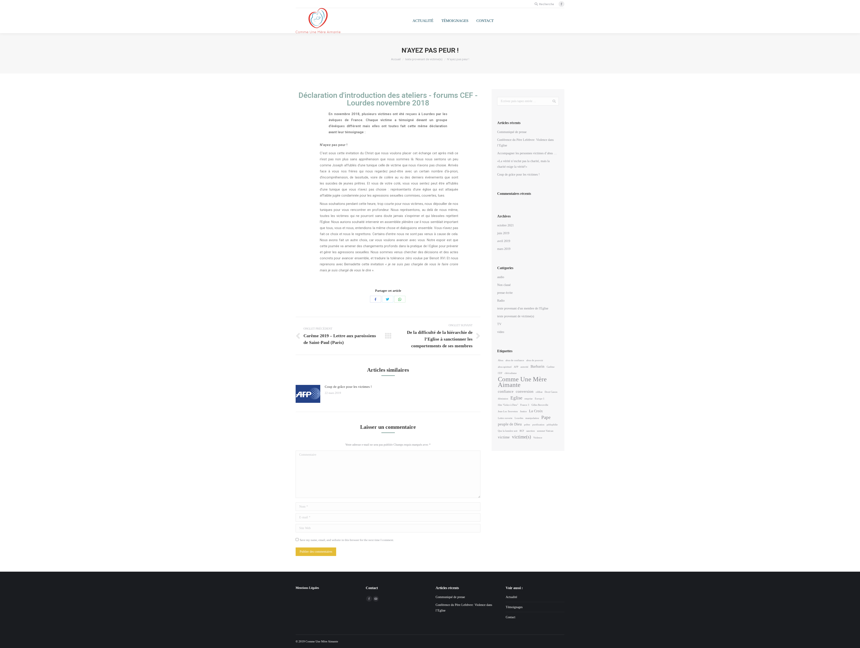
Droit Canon (551, 392)
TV (499, 324)
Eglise (516, 398)
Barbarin (537, 366)
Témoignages (514, 607)
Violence (537, 437)
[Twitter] (387, 299)
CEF (500, 373)
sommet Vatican (545, 431)
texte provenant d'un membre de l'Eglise (522, 308)
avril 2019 (503, 241)
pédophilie (552, 424)
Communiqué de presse (512, 132)
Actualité (511, 597)
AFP (516, 367)
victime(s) (521, 437)
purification (538, 424)
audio (500, 277)
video (500, 332)
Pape (545, 417)
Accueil (396, 59)
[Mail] (376, 599)
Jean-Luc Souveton (508, 411)
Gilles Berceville (539, 405)
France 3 (524, 405)
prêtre (527, 424)
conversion (524, 391)
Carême (551, 367)
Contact (510, 617)
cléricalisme (511, 373)
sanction (530, 431)
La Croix (536, 411)
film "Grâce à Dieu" (508, 405)
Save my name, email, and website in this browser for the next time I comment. (347, 540)
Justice (523, 411)
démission (503, 398)
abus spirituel (505, 367)
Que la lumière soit (507, 431)
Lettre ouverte (505, 418)
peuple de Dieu (510, 424)
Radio (501, 300)
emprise (529, 398)
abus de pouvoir (534, 360)
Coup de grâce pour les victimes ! (348, 386)
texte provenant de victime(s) (424, 59)
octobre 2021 (505, 225)
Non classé (504, 285)
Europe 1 (539, 398)
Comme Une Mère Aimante (522, 382)
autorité (524, 367)
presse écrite (505, 292)
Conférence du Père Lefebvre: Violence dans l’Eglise (525, 142)
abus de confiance (514, 360)
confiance (506, 391)
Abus (500, 360)
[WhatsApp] (399, 299)
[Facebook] (561, 4)
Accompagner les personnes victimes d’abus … (527, 153)
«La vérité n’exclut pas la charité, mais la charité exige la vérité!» (523, 163)
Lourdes (519, 418)
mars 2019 (503, 249)
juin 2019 (503, 233)
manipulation (532, 418)
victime (504, 437)
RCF (522, 431)
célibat (539, 392)
